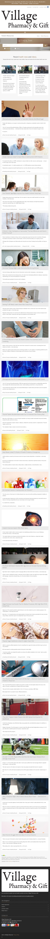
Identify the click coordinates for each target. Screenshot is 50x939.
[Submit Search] (45, 45)
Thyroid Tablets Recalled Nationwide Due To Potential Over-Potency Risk (23, 414)
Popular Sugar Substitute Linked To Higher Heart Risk (18, 641)
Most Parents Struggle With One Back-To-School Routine (19, 835)
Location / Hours (43, 7)
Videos (18, 48)
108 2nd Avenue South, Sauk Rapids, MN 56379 (15, 1)
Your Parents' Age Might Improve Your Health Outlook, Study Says (22, 193)
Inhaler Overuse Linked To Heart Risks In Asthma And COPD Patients (23, 157)
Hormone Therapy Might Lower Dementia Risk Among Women (21, 268)
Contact (3, 906)
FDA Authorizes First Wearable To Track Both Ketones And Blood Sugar (23, 119)
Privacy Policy (4, 910)
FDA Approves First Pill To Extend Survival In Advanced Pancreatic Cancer (24, 379)
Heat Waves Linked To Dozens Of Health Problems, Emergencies (21, 452)
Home (38, 36)
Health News (9, 48)
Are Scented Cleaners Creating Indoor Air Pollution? (24, 77)
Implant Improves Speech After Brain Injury (15, 528)
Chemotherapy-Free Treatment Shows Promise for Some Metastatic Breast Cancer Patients (40, 79)
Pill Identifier (35, 7)
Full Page (28, 135)
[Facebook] (48, 7)
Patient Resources (5, 904)
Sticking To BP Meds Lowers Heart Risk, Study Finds (17, 304)
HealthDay (10, 861)
